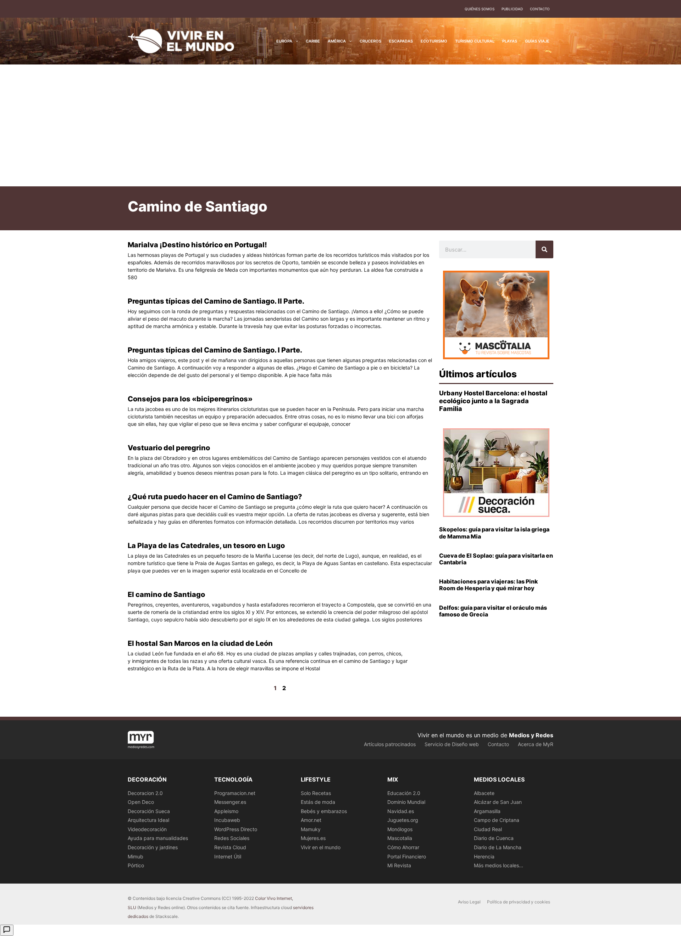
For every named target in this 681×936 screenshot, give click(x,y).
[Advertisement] (340, 125)
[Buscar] (544, 249)
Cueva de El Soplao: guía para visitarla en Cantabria (496, 559)
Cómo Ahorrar (403, 847)
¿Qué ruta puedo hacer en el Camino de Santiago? (215, 496)
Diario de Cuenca (494, 838)
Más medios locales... (498, 865)
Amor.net (311, 820)
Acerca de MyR (535, 744)
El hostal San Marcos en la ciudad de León (200, 643)
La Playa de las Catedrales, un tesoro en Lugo (206, 545)
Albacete (484, 793)
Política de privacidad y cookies (518, 901)
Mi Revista (399, 865)
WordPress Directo (235, 829)
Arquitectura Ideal (148, 820)
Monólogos (400, 829)
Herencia (484, 856)
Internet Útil (227, 856)
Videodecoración (147, 829)
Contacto (540, 9)
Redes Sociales (231, 838)
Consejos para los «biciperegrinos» (190, 399)
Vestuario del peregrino (169, 448)
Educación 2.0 (403, 793)
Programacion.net (234, 793)
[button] (295, 41)
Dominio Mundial (406, 802)
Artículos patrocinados (390, 744)
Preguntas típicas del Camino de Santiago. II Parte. (216, 301)
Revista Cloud (230, 847)
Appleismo (226, 811)
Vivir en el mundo (320, 847)
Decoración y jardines (153, 847)
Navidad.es (400, 811)
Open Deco (141, 802)
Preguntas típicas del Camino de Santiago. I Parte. (215, 350)
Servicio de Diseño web (452, 744)
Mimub (135, 856)
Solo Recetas (316, 793)
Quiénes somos (479, 9)
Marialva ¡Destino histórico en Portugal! (197, 245)
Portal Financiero (406, 856)
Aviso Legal (469, 901)
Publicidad (512, 9)
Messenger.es (230, 802)
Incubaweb (227, 820)
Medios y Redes (531, 735)
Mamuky (311, 829)
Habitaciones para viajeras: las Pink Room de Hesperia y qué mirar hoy (488, 585)
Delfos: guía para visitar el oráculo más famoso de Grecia (493, 611)
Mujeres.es (313, 838)
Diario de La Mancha (497, 847)
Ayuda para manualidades (158, 838)
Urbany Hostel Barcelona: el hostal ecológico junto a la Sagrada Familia (493, 400)
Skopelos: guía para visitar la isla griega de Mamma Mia (494, 533)
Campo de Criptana (496, 820)
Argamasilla (487, 811)
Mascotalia (399, 838)
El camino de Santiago (166, 594)
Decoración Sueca (149, 811)
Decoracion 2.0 (145, 793)
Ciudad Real (488, 829)
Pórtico (136, 865)
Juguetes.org (402, 820)
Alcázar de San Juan (498, 802)
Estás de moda (318, 802)
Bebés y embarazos (324, 811)
